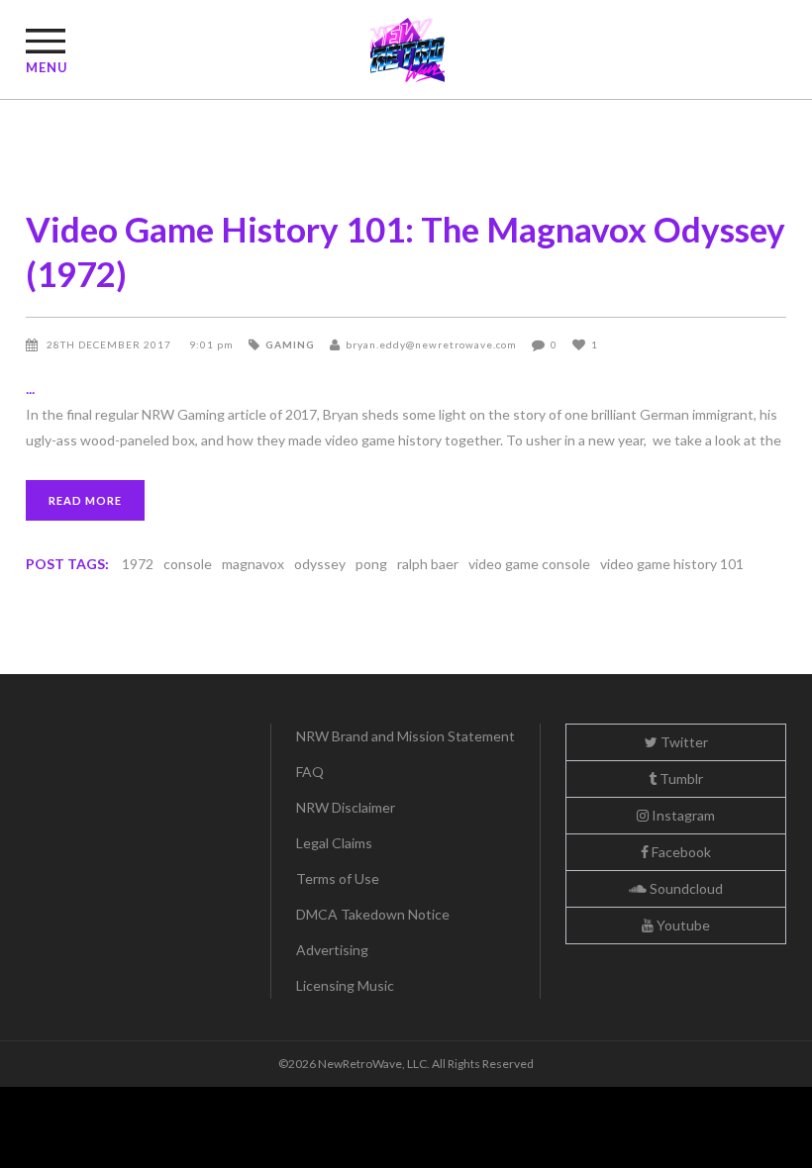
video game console (529, 563)
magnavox (253, 563)
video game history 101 (672, 563)
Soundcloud (685, 888)
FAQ (310, 771)
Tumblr (680, 778)
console (187, 563)
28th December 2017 (110, 344)
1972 (137, 563)
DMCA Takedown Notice (373, 914)
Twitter (683, 741)
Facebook (680, 851)
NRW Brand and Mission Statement (405, 736)
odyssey (320, 563)
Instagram (682, 815)
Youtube (682, 925)
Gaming (290, 344)
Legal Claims (334, 842)
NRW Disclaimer (345, 807)
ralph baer (427, 563)
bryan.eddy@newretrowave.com (431, 344)
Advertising (332, 949)
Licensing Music (345, 985)
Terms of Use (337, 878)
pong (371, 563)
